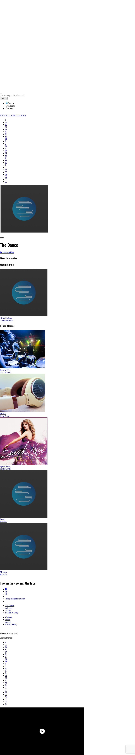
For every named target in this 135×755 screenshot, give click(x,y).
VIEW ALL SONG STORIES (13, 115)
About (8, 622)
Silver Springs (6, 318)
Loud (2, 519)
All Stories (9, 605)
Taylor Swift (5, 469)
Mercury (3, 572)
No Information (7, 252)
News (7, 619)
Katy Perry (4, 416)
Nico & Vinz (5, 372)
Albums (8, 608)
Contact (8, 617)
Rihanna (3, 521)
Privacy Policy (11, 624)
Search (3, 98)
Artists (8, 610)
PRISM (3, 413)
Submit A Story (11, 613)
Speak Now (5, 466)
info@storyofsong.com (15, 599)
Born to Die (5, 370)
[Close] (1, 93)
